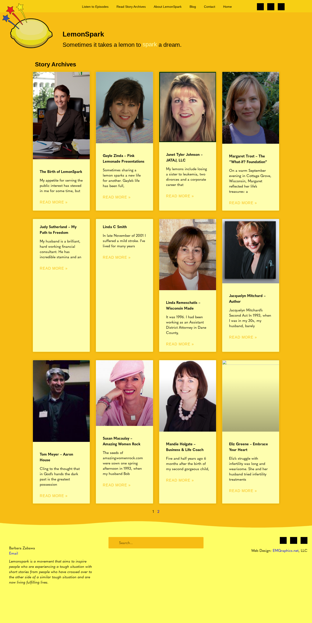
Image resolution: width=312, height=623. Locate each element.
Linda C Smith (115, 226)
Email (13, 553)
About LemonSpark (168, 6)
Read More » (54, 202)
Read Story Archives (131, 6)
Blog (193, 6)
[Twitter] (270, 6)
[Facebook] (260, 6)
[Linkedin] (281, 6)
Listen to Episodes (95, 6)
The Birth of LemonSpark (61, 171)
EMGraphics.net (286, 550)
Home (227, 6)
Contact (209, 6)
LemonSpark (83, 34)
